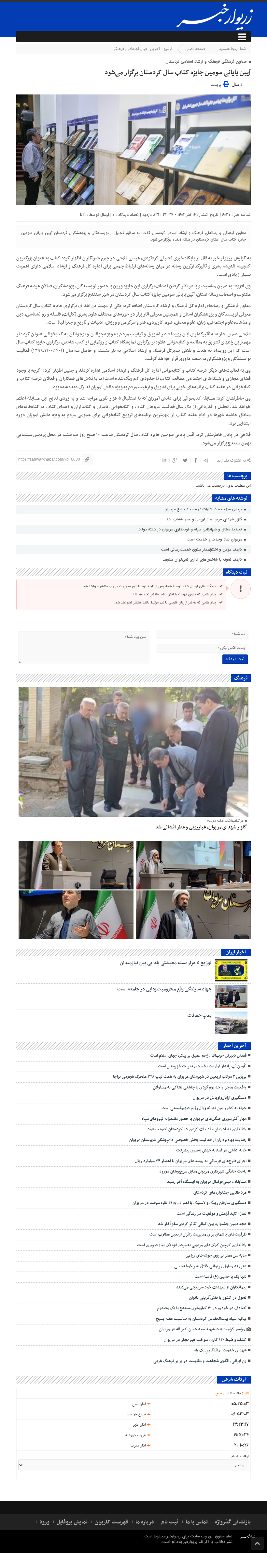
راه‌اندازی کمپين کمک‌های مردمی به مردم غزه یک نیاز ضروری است (191, 1245)
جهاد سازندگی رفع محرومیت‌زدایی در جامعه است (164, 989)
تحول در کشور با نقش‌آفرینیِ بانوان (217, 1297)
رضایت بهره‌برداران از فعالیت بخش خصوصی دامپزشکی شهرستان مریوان (187, 1140)
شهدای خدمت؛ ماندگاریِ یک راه (220, 1350)
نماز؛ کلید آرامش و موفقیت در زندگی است (211, 1213)
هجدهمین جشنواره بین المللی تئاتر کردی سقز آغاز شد (202, 1224)
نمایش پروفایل (72, 1522)
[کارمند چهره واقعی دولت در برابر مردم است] (76, 914)
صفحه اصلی (195, 49)
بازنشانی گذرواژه (233, 1522)
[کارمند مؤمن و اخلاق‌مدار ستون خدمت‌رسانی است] (193, 865)
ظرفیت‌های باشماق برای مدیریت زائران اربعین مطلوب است (197, 1234)
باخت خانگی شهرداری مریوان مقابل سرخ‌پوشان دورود (202, 1171)
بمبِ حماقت (200, 1015)
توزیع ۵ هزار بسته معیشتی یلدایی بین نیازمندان (166, 963)
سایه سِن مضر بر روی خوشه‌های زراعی (216, 1255)
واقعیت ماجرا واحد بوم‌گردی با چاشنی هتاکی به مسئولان (199, 1087)
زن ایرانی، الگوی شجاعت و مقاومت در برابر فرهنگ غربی (199, 1361)
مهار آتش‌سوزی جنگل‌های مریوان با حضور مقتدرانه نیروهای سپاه (194, 1119)
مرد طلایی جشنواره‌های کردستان (219, 1192)
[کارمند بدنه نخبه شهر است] (193, 914)
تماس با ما (197, 1522)
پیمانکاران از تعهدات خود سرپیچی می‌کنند (211, 1287)
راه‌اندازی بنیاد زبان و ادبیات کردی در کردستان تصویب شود (197, 1129)
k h (83, 215)
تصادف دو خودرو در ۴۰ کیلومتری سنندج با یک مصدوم (201, 1308)
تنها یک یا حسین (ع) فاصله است (220, 1276)
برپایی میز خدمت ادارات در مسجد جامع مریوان (203, 509)
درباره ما (144, 1522)
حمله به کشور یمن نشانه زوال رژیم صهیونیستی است (204, 1108)
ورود (44, 1522)
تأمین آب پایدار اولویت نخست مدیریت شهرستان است (202, 1066)
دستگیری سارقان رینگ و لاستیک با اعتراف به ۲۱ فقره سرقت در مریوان (189, 1203)
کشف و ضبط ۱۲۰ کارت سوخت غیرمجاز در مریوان (205, 1340)
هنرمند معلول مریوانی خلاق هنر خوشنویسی (210, 1266)
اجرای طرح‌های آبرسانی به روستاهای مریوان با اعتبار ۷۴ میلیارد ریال (190, 1161)
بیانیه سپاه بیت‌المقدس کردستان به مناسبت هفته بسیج (201, 1319)
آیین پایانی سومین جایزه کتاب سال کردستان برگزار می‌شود (178, 72)
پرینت (217, 84)
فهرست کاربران (111, 1522)
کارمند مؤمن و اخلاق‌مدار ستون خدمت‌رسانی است (202, 549)
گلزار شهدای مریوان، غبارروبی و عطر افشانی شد (204, 519)
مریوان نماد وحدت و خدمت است (215, 539)
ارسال (237, 85)
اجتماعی (132, 49)
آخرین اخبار (150, 49)
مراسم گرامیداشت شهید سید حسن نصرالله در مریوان (201, 1329)
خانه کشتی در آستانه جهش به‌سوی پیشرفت (211, 1150)
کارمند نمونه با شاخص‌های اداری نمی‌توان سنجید (202, 559)
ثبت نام (169, 1522)
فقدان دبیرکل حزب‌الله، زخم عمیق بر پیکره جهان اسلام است (198, 1055)
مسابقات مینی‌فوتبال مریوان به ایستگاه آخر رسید (206, 1182)
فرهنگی (118, 49)
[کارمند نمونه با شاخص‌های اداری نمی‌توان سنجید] (76, 865)
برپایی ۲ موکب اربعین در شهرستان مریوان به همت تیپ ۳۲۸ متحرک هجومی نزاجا (179, 1076)
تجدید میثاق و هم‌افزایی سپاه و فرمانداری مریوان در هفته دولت (190, 529)
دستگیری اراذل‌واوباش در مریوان (219, 1097)
